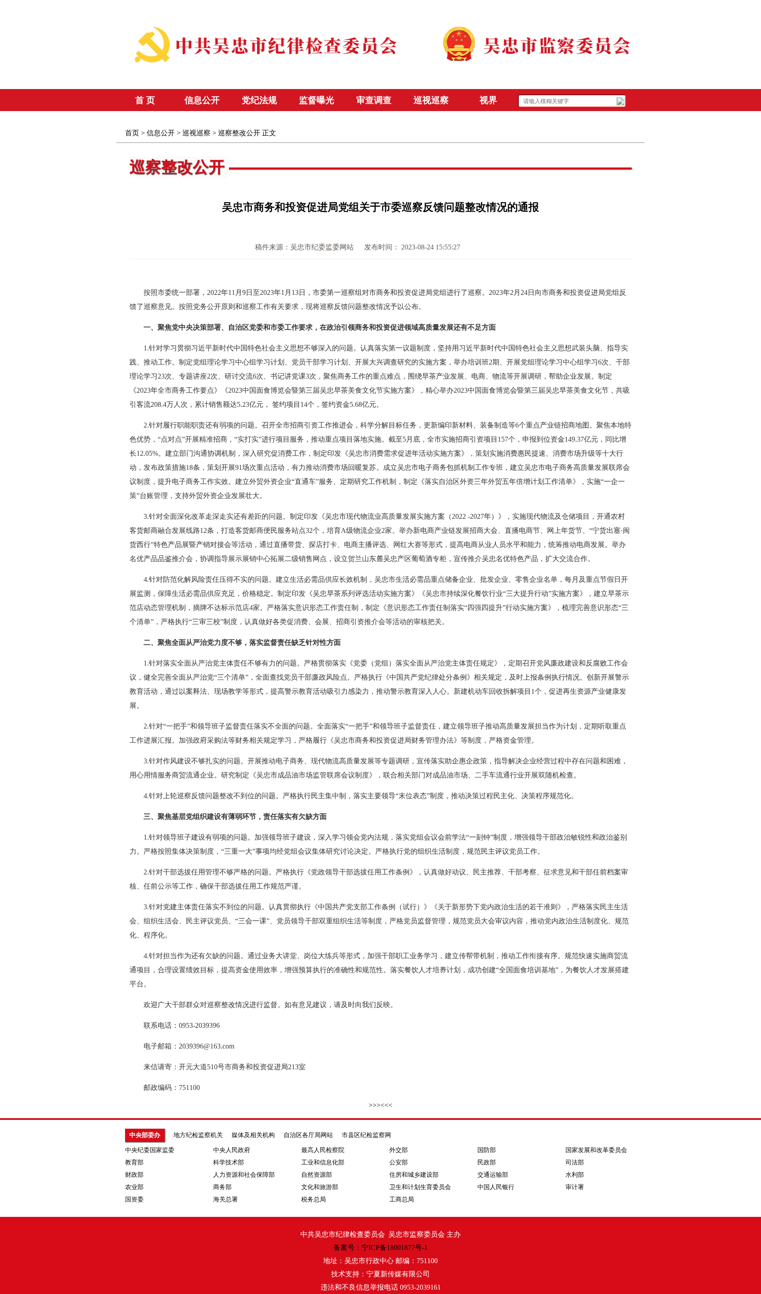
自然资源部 (316, 1174)
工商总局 (401, 1199)
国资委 (134, 1199)
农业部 (134, 1187)
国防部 (486, 1150)
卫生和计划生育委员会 (420, 1187)
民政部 (486, 1162)
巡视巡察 (196, 133)
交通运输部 (492, 1174)
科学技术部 (228, 1162)
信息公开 (161, 133)
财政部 (134, 1174)
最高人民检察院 (322, 1150)
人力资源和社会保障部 (244, 1174)
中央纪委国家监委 (149, 1150)
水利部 (574, 1174)
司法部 (574, 1162)
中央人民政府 (231, 1150)
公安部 (398, 1162)
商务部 (222, 1187)
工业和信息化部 (322, 1162)
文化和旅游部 (319, 1187)
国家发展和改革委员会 (596, 1150)
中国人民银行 (495, 1187)
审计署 (574, 1187)
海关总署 (225, 1199)
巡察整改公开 (239, 133)
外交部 (398, 1150)
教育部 (134, 1162)
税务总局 (313, 1199)
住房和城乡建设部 (414, 1174)
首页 (132, 133)
